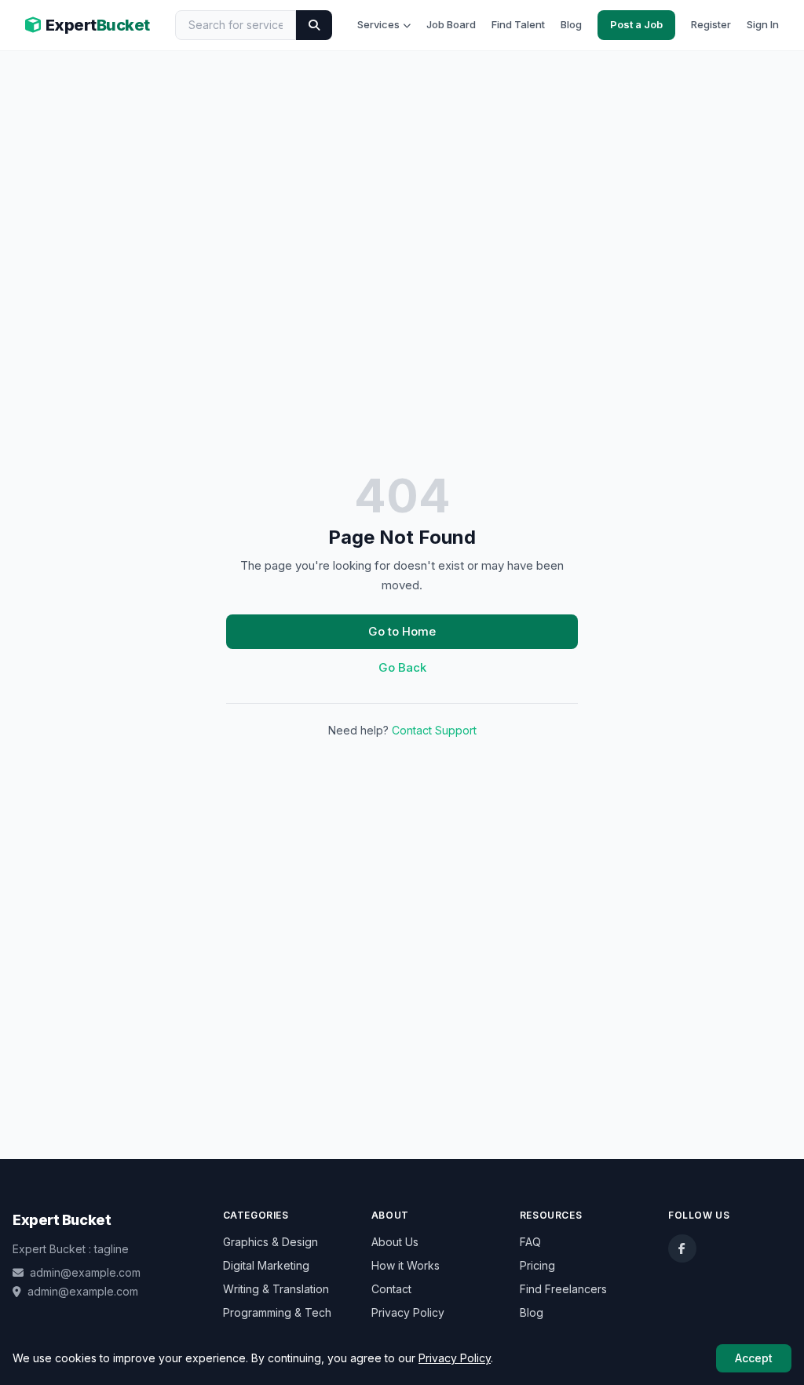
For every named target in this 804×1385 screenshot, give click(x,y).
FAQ (530, 1241)
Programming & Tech (277, 1312)
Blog (571, 24)
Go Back (402, 667)
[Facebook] (682, 1248)
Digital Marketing (266, 1265)
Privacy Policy (407, 1312)
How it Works (405, 1265)
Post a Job (636, 24)
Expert (98, 25)
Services (378, 24)
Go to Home (402, 631)
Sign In (763, 24)
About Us (394, 1241)
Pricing (537, 1265)
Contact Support (434, 730)
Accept (754, 1358)
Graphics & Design (270, 1241)
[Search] (314, 25)
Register (711, 24)
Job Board (451, 24)
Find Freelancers (563, 1289)
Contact (391, 1289)
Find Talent (518, 24)
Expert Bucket (62, 1220)
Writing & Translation (276, 1289)
